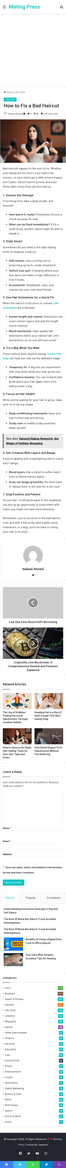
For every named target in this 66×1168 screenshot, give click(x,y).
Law (7, 1054)
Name (7, 828)
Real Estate (11, 1105)
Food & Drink (12, 1060)
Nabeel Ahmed (15, 113)
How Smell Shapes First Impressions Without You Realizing (48, 751)
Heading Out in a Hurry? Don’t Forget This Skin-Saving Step (48, 715)
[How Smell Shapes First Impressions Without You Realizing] (48, 736)
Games (9, 1027)
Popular (31, 897)
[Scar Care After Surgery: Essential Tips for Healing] (13, 959)
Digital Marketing (14, 1088)
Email (7, 841)
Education (10, 1049)
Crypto (9, 1077)
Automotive (11, 1082)
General (9, 1004)
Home (9, 92)
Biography (10, 1021)
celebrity (10, 1015)
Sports (8, 1110)
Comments (53, 897)
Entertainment (13, 1071)
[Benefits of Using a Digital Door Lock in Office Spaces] (13, 944)
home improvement (16, 1032)
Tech (8, 988)
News (8, 1099)
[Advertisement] (33, 51)
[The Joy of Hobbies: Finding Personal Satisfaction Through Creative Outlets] (17, 701)
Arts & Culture (13, 1116)
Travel (8, 1066)
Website (7, 854)
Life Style (20, 92)
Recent (10, 897)
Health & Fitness (14, 999)
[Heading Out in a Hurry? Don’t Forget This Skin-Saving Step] (48, 701)
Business (10, 993)
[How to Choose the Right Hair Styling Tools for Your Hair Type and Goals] (17, 736)
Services (10, 1043)
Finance (9, 1038)
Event (8, 1121)
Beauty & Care (13, 1094)
